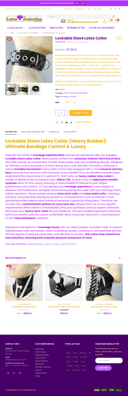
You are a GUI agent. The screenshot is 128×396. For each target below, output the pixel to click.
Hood (83, 361)
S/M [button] (67, 102)
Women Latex (76, 27)
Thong (84, 370)
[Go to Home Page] (6, 32)
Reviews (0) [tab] (54, 132)
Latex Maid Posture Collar (24, 306)
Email (67, 122)
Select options (26, 298)
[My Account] (105, 21)
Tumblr (71, 122)
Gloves (75, 361)
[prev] (117, 38)
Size (57, 102)
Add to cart (82, 113)
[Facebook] (111, 9)
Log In (99, 9)
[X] (115, 9)
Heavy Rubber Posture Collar (104, 306)
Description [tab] (11, 132)
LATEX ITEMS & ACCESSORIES (75, 93)
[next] (121, 38)
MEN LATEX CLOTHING (64, 304)
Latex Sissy (15, 28)
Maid (77, 366)
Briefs (68, 357)
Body (75, 353)
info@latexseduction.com (15, 360)
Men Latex (56, 27)
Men (77, 3)
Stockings (75, 370)
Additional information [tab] (32, 132)
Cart (89, 9)
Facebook (57, 122)
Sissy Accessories (24, 304)
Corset (75, 357)
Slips (68, 370)
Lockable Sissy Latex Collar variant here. (51, 244)
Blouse (68, 353)
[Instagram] (119, 9)
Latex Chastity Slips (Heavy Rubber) (64, 306)
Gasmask (83, 357)
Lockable (72, 96)
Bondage (64, 96)
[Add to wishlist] (39, 267)
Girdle (68, 361)
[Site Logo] (24, 18)
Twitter (62, 122)
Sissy (83, 3)
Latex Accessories (101, 27)
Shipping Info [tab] (70, 132)
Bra (90, 353)
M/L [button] (75, 102)
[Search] (113, 16)
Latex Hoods (37, 27)
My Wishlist (80, 9)
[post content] (24, 282)
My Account (68, 9)
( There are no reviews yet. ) (77, 42)
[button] (6, 59)
